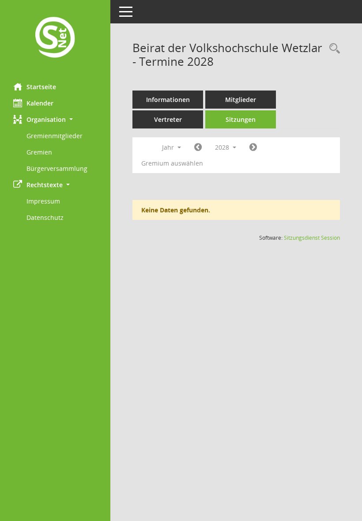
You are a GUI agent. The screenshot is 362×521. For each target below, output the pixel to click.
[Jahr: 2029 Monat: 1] (253, 147)
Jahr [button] (169, 147)
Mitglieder (240, 99)
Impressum (43, 201)
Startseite (41, 87)
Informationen (168, 99)
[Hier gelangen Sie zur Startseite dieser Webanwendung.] (55, 38)
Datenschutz (45, 217)
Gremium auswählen (172, 163)
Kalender (39, 103)
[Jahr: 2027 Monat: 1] (198, 147)
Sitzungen (241, 119)
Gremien (39, 152)
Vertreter (168, 119)
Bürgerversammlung (56, 168)
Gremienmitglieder (54, 136)
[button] (55, 119)
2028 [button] (223, 147)
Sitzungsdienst (312, 238)
